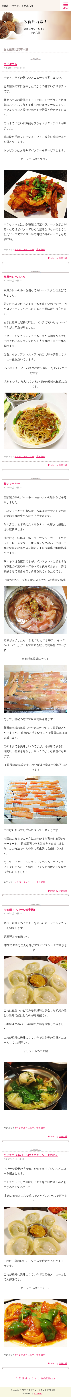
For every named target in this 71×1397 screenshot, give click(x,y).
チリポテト (10, 64)
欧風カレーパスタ (14, 276)
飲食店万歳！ (35, 21)
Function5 (38, 1393)
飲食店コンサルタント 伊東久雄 (17, 5)
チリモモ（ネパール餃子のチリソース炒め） (31, 1155)
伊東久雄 (63, 258)
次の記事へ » (48, 1378)
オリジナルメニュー (24, 249)
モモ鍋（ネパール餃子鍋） (20, 909)
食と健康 (40, 249)
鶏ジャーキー (12, 483)
